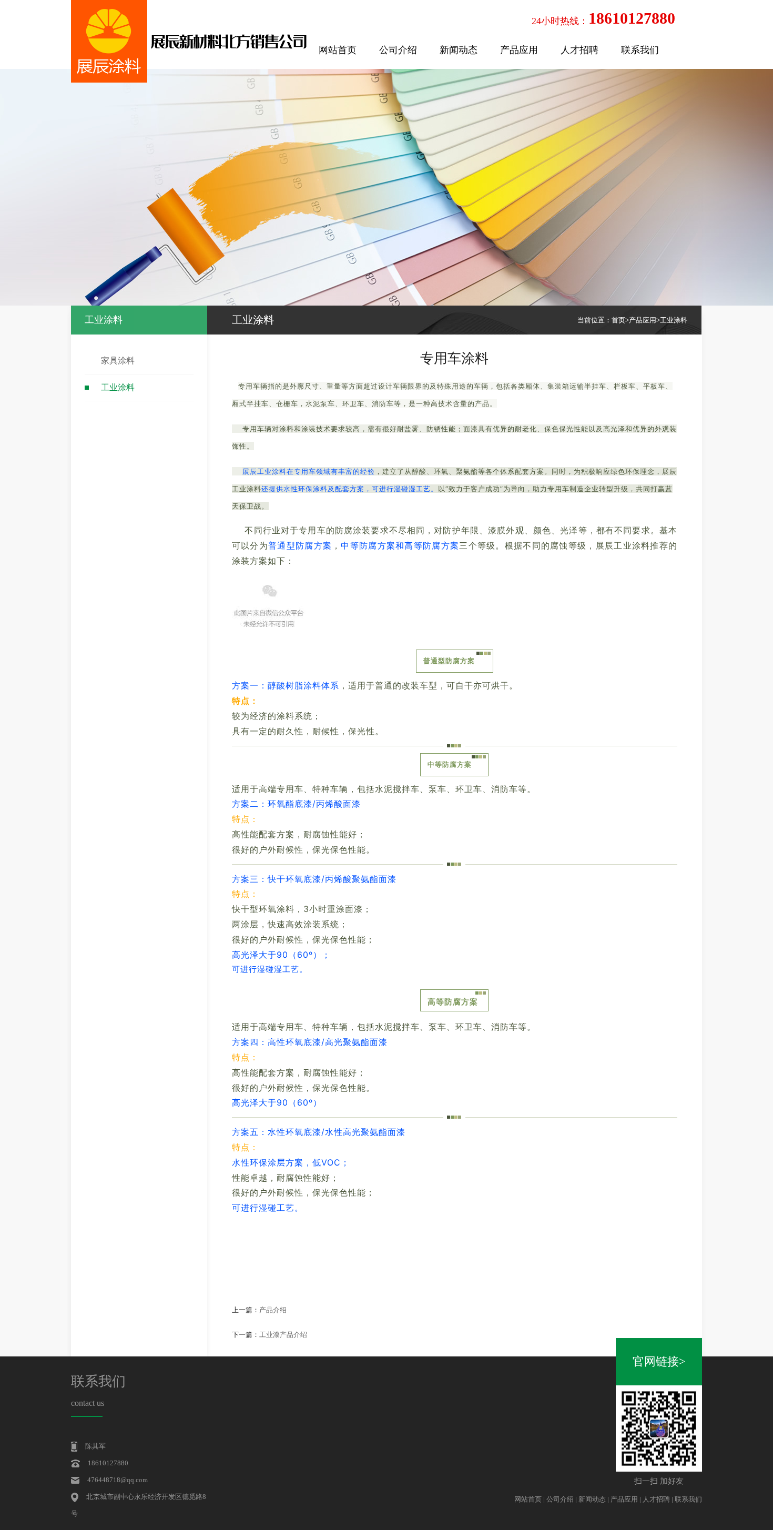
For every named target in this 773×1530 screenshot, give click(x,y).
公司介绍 (398, 50)
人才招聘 (579, 50)
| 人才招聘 (655, 1499)
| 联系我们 (687, 1499)
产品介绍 (273, 1310)
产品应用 (519, 50)
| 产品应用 (623, 1499)
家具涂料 (118, 360)
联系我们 (640, 50)
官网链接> (659, 1361)
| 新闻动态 (591, 1499)
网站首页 (338, 50)
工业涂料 (118, 387)
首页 (618, 320)
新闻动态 (458, 50)
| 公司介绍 (559, 1499)
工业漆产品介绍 (283, 1335)
